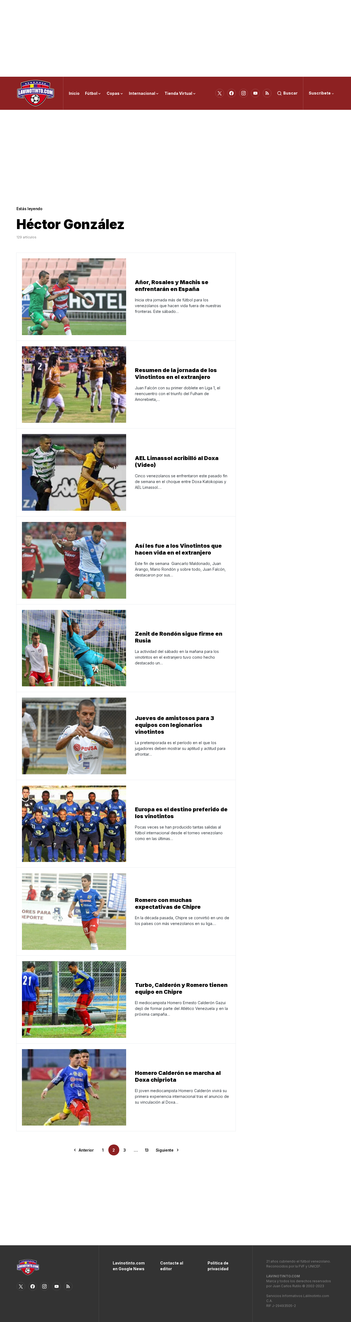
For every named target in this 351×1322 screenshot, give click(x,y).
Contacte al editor (171, 1266)
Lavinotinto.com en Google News (128, 1266)
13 (147, 1150)
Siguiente (165, 1150)
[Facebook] (231, 93)
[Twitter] (219, 93)
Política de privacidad (218, 1266)
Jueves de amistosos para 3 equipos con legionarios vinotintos (174, 725)
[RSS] (267, 93)
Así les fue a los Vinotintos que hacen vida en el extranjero (178, 549)
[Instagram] (243, 93)
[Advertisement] (175, 38)
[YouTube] (255, 93)
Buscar (290, 93)
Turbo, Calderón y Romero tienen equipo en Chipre (181, 988)
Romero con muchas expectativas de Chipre (168, 903)
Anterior (86, 1150)
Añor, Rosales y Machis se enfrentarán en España (171, 285)
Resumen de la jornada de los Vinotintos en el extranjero (176, 373)
